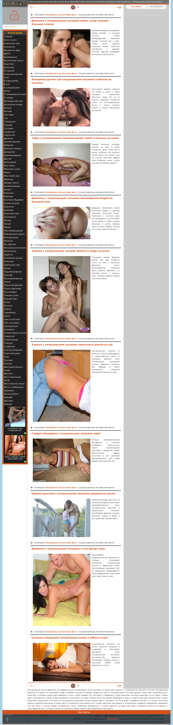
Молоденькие (11, 238)
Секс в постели (12, 319)
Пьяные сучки (11, 296)
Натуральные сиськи (15, 248)
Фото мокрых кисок (14, 384)
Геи (6, 118)
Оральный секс (12, 265)
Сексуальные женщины (11, 327)
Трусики (8, 360)
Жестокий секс (12, 176)
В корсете (9, 71)
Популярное (136, 6)
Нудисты (8, 255)
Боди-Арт (9, 64)
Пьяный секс (10, 299)
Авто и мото (10, 40)
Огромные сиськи (13, 258)
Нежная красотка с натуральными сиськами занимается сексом (73, 494)
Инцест (7, 190)
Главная (8, 37)
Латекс (7, 220)
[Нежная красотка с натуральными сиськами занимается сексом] (62, 518)
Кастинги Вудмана (13, 200)
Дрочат (8, 159)
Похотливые (10, 292)
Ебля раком (10, 162)
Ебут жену (9, 166)
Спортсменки (11, 340)
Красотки (9, 207)
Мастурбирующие (13, 231)
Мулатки (8, 241)
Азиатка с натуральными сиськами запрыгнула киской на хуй (72, 345)
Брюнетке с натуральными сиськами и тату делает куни (68, 549)
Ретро (7, 302)
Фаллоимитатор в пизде (13, 368)
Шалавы (8, 397)
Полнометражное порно (13, 280)
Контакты (84, 712)
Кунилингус (10, 217)
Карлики (8, 197)
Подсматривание (13, 272)
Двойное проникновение (12, 140)
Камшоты (9, 193)
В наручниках (11, 81)
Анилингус (9, 47)
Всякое (7, 108)
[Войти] (14, 15)
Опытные (9, 262)
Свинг (7, 316)
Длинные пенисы (13, 149)
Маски (7, 227)
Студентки (9, 347)
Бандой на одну (12, 50)
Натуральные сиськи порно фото (61, 15)
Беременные (10, 57)
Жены (7, 173)
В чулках (8, 98)
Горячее (8, 125)
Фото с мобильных (14, 387)
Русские (8, 306)
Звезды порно (11, 183)
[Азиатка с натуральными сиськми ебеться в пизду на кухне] (62, 294)
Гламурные (10, 122)
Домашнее (9, 152)
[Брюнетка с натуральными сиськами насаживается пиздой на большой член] (62, 223)
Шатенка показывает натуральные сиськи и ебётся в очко (70, 638)
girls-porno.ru (113, 719)
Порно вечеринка (13, 285)
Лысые (7, 224)
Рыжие (7, 309)
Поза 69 (8, 275)
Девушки (8, 145)
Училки (8, 364)
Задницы (8, 179)
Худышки (9, 391)
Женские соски (12, 169)
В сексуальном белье (12, 89)
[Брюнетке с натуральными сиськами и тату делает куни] (62, 590)
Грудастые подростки (9, 133)
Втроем (8, 111)
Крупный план (11, 214)
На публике (10, 244)
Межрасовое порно (14, 234)
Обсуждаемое (156, 6)
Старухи (8, 343)
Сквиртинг (9, 336)
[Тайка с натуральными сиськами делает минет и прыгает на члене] (62, 164)
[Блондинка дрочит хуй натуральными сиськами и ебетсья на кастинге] (62, 107)
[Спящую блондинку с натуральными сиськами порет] (62, 460)
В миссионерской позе (13, 75)
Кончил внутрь (12, 203)
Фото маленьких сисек (12, 378)
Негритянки (10, 251)
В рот (7, 84)
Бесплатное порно (13, 61)
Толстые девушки (13, 350)
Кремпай (8, 210)
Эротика (8, 401)
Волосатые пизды (13, 105)
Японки (8, 404)
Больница (9, 67)
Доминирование (12, 155)
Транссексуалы (12, 353)
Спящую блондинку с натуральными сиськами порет (66, 433)
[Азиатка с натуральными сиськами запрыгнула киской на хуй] (62, 386)
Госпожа (8, 129)
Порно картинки (12, 289)
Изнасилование (12, 186)
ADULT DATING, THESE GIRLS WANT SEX (15, 458)
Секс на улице (11, 323)
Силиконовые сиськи (15, 333)
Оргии (7, 268)
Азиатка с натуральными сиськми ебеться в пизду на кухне (70, 251)
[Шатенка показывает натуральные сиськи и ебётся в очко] (62, 662)
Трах (6, 357)
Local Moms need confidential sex (15, 429)
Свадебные (10, 313)
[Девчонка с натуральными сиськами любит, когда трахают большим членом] (62, 48)
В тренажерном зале (15, 94)
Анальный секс (12, 43)
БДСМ (7, 54)
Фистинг (8, 374)
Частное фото (11, 394)
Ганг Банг (9, 115)
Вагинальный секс (13, 101)
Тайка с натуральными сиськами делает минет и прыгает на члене (75, 138)
